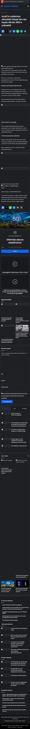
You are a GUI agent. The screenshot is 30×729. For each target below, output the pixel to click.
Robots (15, 717)
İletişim (9, 725)
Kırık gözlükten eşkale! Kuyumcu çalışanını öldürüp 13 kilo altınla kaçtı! (22, 335)
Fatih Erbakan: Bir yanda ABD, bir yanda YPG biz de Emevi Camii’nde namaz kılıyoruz (19, 424)
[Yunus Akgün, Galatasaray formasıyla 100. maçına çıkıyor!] (22, 309)
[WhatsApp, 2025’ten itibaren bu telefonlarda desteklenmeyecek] (5, 652)
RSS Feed (10, 717)
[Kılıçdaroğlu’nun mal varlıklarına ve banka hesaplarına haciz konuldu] (6, 441)
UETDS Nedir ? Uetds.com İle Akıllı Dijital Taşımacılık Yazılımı (6, 471)
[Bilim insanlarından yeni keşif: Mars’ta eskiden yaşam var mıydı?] (5, 637)
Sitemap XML (4, 717)
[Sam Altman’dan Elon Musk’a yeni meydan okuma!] (22, 583)
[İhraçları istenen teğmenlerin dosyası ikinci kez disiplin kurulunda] (5, 684)
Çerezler (22, 725)
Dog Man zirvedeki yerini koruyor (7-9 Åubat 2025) (18, 430)
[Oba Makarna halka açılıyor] (6, 448)
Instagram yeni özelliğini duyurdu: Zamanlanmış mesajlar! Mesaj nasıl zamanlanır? (18, 644)
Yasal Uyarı (19, 727)
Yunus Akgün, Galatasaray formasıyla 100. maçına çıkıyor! (22, 320)
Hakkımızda (4, 725)
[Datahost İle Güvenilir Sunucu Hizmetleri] (22, 517)
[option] (15, 220)
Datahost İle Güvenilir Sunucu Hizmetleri (13, 1)
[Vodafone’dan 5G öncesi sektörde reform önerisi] (7, 583)
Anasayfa (5, 12)
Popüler (5, 408)
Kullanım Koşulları (12, 727)
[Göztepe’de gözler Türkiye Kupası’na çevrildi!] (7, 309)
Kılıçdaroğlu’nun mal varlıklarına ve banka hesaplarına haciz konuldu (18, 440)
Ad (2, 374)
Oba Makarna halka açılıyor (19, 446)
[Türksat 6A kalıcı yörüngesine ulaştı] (5, 630)
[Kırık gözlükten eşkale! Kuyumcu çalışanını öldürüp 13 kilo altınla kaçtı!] (22, 328)
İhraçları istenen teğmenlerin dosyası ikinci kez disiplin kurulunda (19, 683)
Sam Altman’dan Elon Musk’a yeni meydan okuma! (22, 590)
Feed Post (15, 718)
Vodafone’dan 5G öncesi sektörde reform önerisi (12, 221)
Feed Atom (26, 717)
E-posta (3, 380)
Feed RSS (20, 717)
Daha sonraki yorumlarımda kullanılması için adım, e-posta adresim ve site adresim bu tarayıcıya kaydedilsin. (14, 396)
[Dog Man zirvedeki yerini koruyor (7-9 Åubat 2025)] (6, 433)
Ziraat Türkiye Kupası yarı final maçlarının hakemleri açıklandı (7, 341)
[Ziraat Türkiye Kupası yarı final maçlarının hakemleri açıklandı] (7, 331)
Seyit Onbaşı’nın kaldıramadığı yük (16, 414)
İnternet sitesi (4, 387)
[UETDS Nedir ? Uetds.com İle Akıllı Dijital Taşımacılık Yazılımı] (7, 463)
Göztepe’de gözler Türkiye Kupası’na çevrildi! (6, 319)
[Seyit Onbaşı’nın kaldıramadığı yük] (6, 417)
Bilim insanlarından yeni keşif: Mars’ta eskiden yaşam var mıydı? (19, 636)
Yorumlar (24, 408)
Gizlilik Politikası (15, 725)
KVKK (26, 725)
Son (15, 408)
